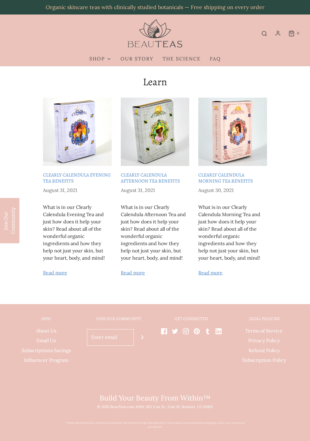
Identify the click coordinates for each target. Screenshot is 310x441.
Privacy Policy (264, 340)
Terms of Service (264, 331)
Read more (55, 273)
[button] (9, 220)
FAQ (215, 59)
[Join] (142, 337)
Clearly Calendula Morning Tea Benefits (225, 178)
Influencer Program (46, 360)
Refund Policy (264, 350)
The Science (182, 59)
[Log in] (278, 33)
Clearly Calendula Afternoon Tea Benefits (150, 178)
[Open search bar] (264, 33)
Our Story (136, 59)
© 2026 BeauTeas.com (115, 406)
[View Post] (77, 132)
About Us (46, 331)
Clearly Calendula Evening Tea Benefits (77, 178)
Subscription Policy (264, 360)
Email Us (46, 340)
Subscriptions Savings (46, 350)
